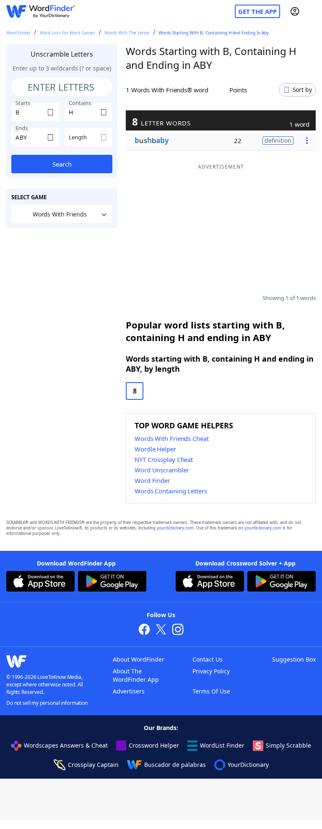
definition (278, 140)
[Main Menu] (312, 11)
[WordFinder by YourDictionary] (40, 11)
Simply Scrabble (288, 745)
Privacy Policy (211, 671)
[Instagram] (177, 630)
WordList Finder (222, 745)
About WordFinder (138, 659)
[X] (161, 630)
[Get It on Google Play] (112, 582)
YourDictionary (248, 765)
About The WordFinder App (136, 675)
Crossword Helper (154, 745)
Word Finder (18, 32)
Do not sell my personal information (47, 702)
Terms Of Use (211, 691)
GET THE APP (257, 11)
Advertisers (129, 691)
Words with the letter (127, 32)
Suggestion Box (294, 659)
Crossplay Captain (93, 765)
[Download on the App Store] (40, 582)
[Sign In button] (295, 11)
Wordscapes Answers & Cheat (66, 745)
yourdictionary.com (175, 528)
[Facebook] (144, 630)
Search (62, 164)
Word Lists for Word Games (67, 32)
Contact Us (207, 659)
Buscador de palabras (175, 765)
